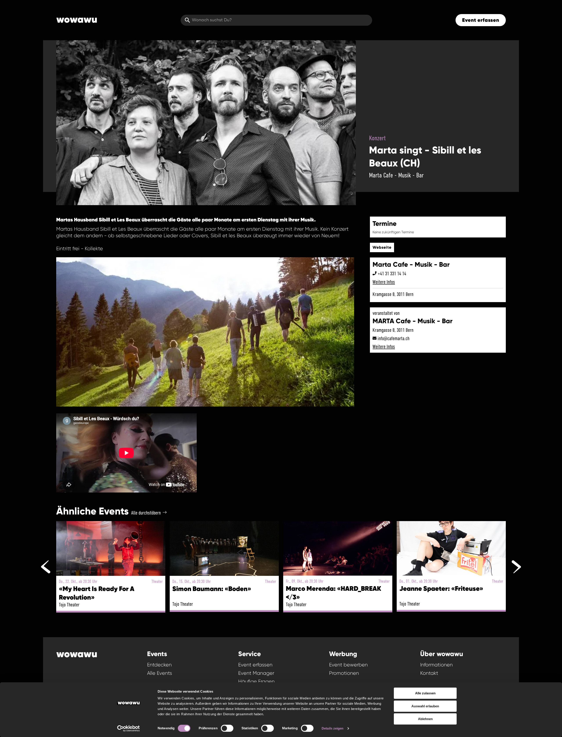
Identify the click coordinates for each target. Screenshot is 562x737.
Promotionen (344, 673)
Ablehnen (425, 719)
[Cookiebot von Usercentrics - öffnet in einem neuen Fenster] (128, 728)
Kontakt (429, 673)
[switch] (227, 728)
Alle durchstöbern (146, 513)
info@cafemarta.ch (393, 338)
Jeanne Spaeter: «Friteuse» (441, 588)
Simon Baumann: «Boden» (211, 588)
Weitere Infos (384, 282)
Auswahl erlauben (425, 706)
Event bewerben (348, 665)
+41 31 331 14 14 (392, 273)
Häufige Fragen (256, 681)
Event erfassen (480, 20)
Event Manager (256, 673)
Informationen (436, 665)
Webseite (382, 247)
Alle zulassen (425, 693)
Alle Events (159, 673)
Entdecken (159, 665)
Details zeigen (332, 728)
